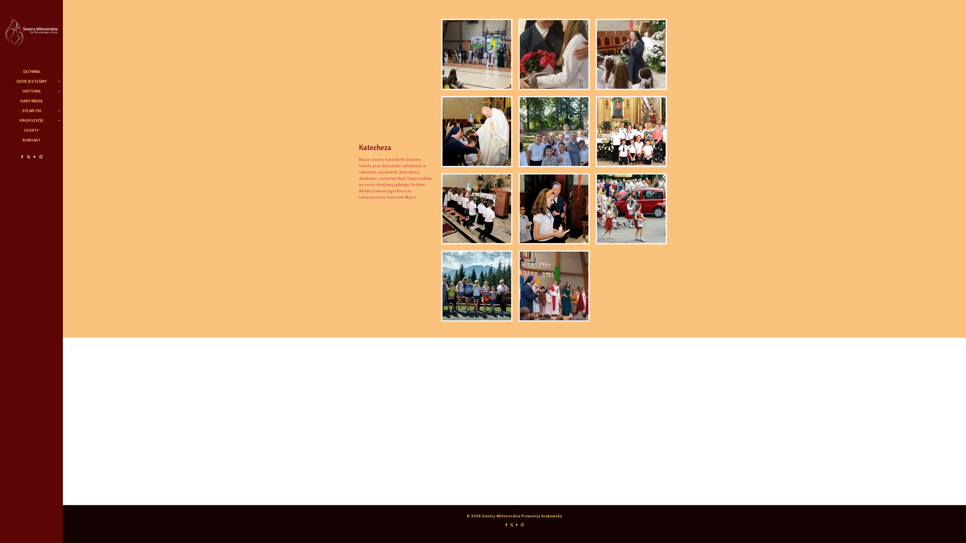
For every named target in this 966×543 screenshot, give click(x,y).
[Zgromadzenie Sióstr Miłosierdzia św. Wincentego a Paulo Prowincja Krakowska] (31, 33)
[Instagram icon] (41, 156)
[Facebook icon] (22, 156)
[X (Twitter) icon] (28, 156)
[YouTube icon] (35, 156)
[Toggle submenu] (58, 81)
